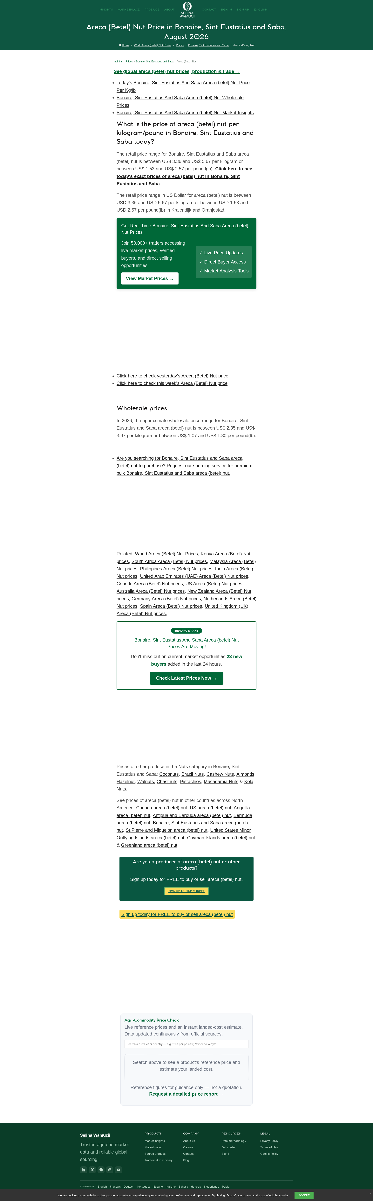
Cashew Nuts (220, 774)
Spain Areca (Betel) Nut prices (171, 606)
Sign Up (243, 9)
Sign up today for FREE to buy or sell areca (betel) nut (177, 914)
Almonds (245, 774)
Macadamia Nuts (221, 781)
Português (143, 1186)
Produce (152, 9)
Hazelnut (126, 781)
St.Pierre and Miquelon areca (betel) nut (166, 830)
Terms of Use (269, 1147)
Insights (106, 9)
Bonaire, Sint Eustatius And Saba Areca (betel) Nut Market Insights (185, 112)
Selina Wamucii (95, 1135)
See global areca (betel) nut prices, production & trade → (177, 71)
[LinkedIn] (83, 1169)
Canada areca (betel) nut (161, 807)
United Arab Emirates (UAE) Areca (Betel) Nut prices (194, 576)
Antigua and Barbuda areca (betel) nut (192, 815)
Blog (186, 1160)
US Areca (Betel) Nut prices (214, 583)
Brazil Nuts (192, 774)
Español (158, 1186)
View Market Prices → (150, 278)
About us (189, 1141)
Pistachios (190, 781)
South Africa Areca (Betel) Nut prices (169, 561)
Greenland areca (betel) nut (149, 845)
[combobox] (186, 1044)
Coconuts (169, 774)
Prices (180, 45)
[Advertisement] (187, 328)
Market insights (155, 1141)
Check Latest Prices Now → (186, 678)
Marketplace (129, 9)
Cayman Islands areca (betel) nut (221, 837)
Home (125, 45)
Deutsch (129, 1186)
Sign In (226, 9)
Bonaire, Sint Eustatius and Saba (208, 45)
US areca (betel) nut (210, 807)
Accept (304, 1195)
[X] (92, 1169)
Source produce (155, 1153)
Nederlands (211, 1186)
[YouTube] (118, 1169)
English (261, 9)
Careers (188, 1147)
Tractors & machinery (159, 1160)
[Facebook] (101, 1169)
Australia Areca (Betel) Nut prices (151, 591)
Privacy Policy (269, 1141)
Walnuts (145, 781)
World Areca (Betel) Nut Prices (152, 45)
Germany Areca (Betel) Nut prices (166, 598)
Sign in (226, 1153)
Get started (229, 1147)
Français (115, 1186)
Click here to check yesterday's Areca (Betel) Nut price (172, 375)
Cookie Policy (269, 1153)
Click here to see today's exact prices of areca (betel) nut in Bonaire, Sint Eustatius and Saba (184, 176)
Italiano (171, 1186)
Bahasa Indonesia (190, 1186)
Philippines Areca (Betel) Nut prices (176, 568)
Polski (225, 1186)
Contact (209, 9)
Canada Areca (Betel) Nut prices (150, 583)
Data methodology (234, 1141)
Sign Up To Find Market (186, 891)
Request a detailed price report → (186, 1094)
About (169, 9)
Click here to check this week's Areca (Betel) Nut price (172, 383)
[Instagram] (109, 1169)
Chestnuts (167, 781)
